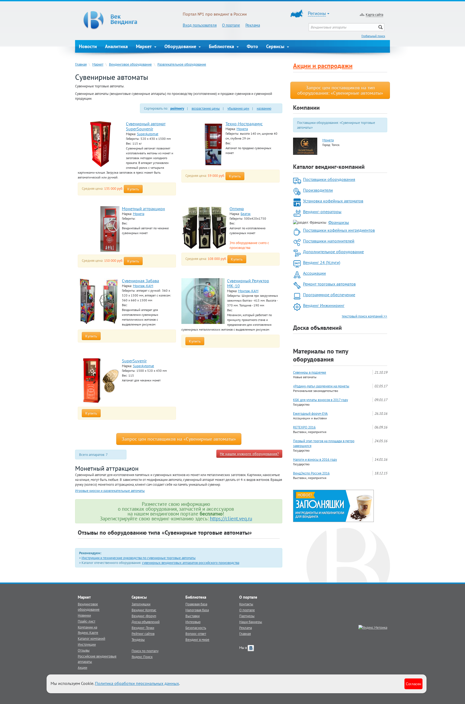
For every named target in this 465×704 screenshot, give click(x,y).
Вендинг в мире (197, 639)
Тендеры (138, 639)
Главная (81, 64)
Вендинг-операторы (322, 211)
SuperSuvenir (134, 360)
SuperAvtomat (143, 365)
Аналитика (116, 46)
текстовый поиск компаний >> (364, 316)
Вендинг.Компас (144, 609)
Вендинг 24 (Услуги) (321, 262)
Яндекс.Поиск (142, 656)
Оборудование (181, 46)
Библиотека (222, 46)
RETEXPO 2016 (304, 427)
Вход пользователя (200, 25)
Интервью (192, 621)
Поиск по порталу (145, 650)
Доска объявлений (317, 327)
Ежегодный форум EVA (310, 413)
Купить (133, 189)
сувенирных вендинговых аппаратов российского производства (190, 562)
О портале (231, 25)
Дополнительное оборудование (333, 251)
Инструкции (87, 644)
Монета (242, 128)
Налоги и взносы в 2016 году (315, 459)
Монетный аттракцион (143, 208)
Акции (82, 667)
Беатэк (246, 213)
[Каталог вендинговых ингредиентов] (333, 505)
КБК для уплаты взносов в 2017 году (320, 399)
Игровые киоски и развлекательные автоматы (110, 490)
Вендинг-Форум (144, 615)
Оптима (237, 208)
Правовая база (196, 604)
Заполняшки (141, 604)
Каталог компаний (91, 638)
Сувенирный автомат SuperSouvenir (145, 126)
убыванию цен (238, 108)
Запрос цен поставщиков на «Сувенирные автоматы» (179, 439)
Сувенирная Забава (140, 280)
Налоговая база (197, 609)
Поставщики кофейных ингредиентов (339, 230)
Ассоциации (314, 273)
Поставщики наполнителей (328, 241)
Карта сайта (374, 14)
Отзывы (84, 650)
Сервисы (276, 46)
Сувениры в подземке (309, 372)
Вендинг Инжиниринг (323, 305)
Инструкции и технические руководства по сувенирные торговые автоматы (139, 557)
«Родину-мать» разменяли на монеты (321, 386)
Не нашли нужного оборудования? (249, 453)
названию (264, 108)
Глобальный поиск (373, 36)
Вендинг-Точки (143, 627)
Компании (306, 107)
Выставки (192, 615)
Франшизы (338, 222)
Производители (318, 190)
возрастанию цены (206, 108)
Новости (88, 46)
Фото (252, 46)
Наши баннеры (250, 621)
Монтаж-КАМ (143, 285)
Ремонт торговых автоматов (329, 284)
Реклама (252, 25)
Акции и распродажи (323, 66)
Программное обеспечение (329, 294)
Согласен (413, 683)
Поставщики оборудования (329, 179)
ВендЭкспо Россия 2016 (311, 473)
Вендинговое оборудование (130, 64)
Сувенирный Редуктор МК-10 (248, 283)
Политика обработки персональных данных (137, 683)
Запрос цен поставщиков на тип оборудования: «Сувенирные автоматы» (340, 90)
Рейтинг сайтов (143, 633)
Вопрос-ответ (195, 633)
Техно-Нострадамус (244, 123)
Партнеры (247, 615)
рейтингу (177, 108)
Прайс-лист (86, 621)
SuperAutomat (147, 133)
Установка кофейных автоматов (333, 200)
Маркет (144, 46)
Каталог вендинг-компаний (329, 166)
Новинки (84, 615)
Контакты (246, 604)
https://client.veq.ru (231, 518)
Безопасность (195, 627)
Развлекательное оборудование (181, 64)
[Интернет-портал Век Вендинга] (129, 20)
